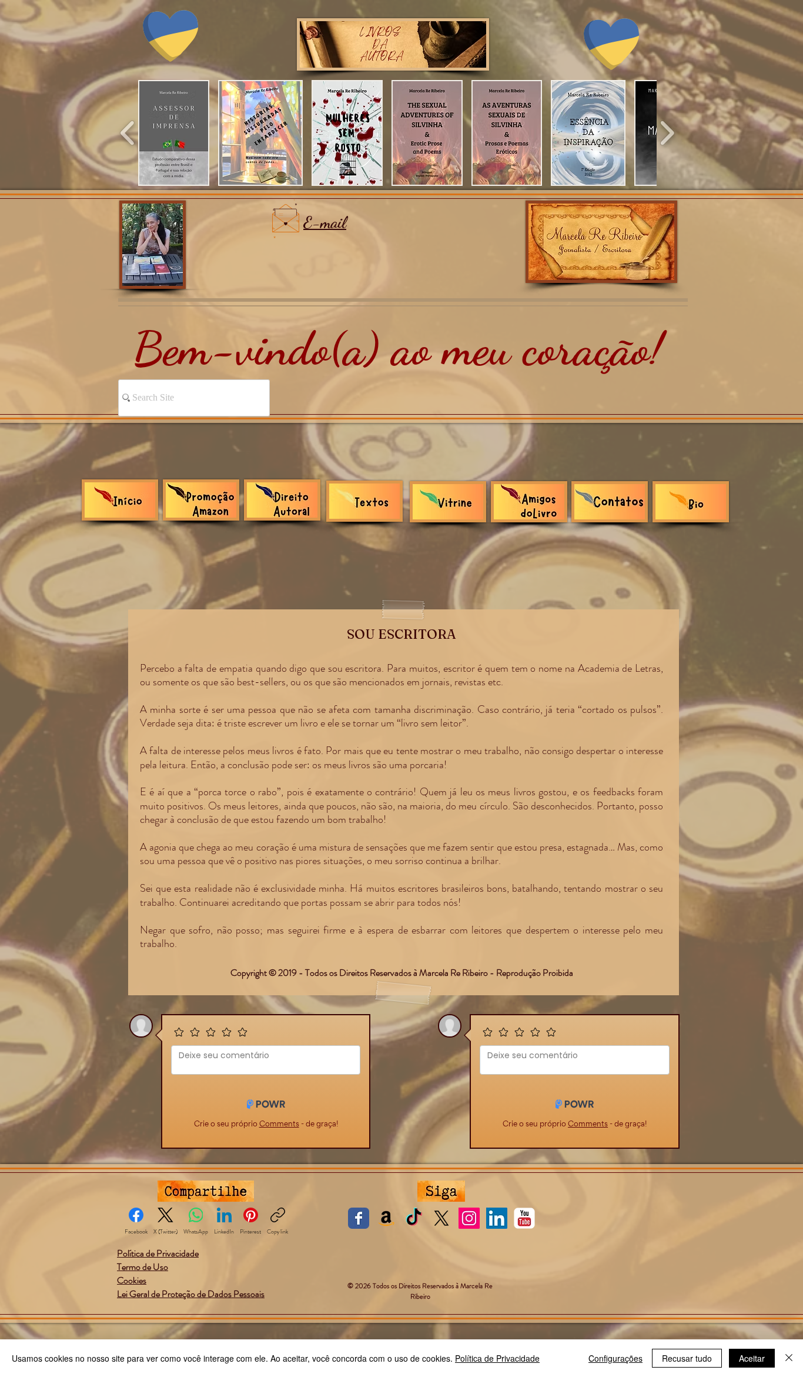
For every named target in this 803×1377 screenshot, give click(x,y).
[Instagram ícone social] (469, 1218)
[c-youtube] (524, 1218)
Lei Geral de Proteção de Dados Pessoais (191, 1294)
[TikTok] (413, 1218)
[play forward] (667, 133)
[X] (441, 1218)
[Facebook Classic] (358, 1218)
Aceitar (752, 1358)
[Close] (789, 1358)
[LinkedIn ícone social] (496, 1218)
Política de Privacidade (497, 1358)
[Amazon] (386, 1218)
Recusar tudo (687, 1358)
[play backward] (128, 133)
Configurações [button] (615, 1358)
